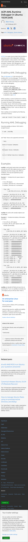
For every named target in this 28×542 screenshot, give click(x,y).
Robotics (3, 438)
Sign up (5, 350)
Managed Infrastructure (7, 485)
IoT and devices (5, 487)
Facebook (8, 28)
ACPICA (3, 56)
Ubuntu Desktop (18, 32)
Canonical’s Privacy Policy (18, 345)
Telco (23, 494)
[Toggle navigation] (26, 5)
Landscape (4, 462)
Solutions (3, 479)
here (14, 94)
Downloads (4, 469)
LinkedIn (14, 28)
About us (3, 506)
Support (3, 472)
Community (10, 506)
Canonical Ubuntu (5, 1)
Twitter (11, 28)
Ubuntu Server (5, 451)
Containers (4, 465)
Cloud (2, 455)
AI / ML (3, 434)
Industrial (10, 494)
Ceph (2, 424)
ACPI (5, 32)
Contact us (5, 502)
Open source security (19, 485)
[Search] (21, 2)
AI (1, 482)
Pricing (3, 475)
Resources (3, 508)
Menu (25, 2)
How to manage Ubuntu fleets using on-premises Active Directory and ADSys (12, 399)
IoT (2, 441)
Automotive (4, 494)
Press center (11, 508)
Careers (16, 506)
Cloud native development (17, 487)
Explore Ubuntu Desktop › (8, 317)
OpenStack (4, 420)
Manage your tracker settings (9, 534)
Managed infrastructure (7, 431)
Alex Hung (10, 22)
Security (3, 458)
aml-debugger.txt (7, 76)
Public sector (17, 494)
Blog (20, 506)
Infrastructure (10, 482)
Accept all (6, 538)
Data (4, 482)
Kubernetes (4, 427)
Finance (3, 496)
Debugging (10, 32)
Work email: (6, 332)
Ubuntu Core (4, 445)
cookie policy (12, 530)
